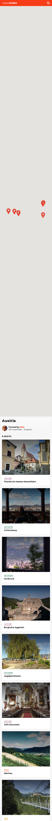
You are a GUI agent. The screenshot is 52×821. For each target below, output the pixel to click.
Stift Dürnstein (11, 724)
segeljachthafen (12, 676)
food (6, 770)
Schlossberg (10, 530)
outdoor (8, 527)
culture (8, 478)
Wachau (8, 773)
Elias (22, 427)
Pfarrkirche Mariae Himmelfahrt (20, 481)
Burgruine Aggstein (14, 627)
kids (6, 818)
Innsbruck (9, 579)
